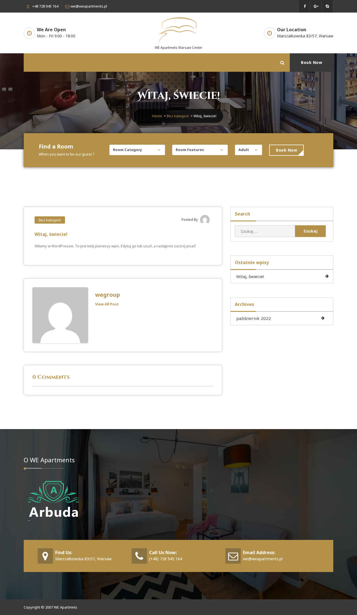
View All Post (107, 304)
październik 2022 (253, 318)
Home (157, 115)
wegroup (107, 294)
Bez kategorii (178, 115)
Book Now (311, 62)
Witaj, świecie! (250, 276)
